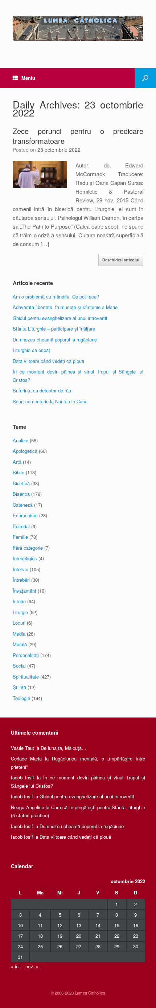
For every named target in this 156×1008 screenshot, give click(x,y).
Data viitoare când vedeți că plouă (48, 360)
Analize (20, 440)
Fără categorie (28, 547)
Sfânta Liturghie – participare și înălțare (54, 328)
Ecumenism (25, 515)
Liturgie (20, 612)
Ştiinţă (19, 687)
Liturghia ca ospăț (31, 350)
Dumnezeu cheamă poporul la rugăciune (55, 339)
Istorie (19, 601)
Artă (17, 461)
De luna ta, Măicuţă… (63, 747)
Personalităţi (26, 655)
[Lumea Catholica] (78, 28)
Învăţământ (24, 590)
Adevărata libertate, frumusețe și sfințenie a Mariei (66, 307)
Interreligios (25, 558)
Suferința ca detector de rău (42, 390)
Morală (20, 644)
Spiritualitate (26, 676)
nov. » (31, 966)
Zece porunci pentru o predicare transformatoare (78, 136)
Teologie (21, 698)
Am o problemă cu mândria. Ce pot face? (56, 296)
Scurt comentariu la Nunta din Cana (50, 401)
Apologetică (25, 450)
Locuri (19, 622)
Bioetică (21, 483)
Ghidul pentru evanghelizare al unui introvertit (60, 318)
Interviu (20, 569)
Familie (20, 536)
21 (97, 935)
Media (19, 633)
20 (78, 935)
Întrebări (21, 579)
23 (135, 935)
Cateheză (23, 504)
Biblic (18, 472)
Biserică (21, 493)
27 (78, 946)
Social (19, 665)
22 (116, 935)
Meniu (28, 77)
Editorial (21, 526)
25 (40, 946)
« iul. (16, 966)
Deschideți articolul (120, 259)
